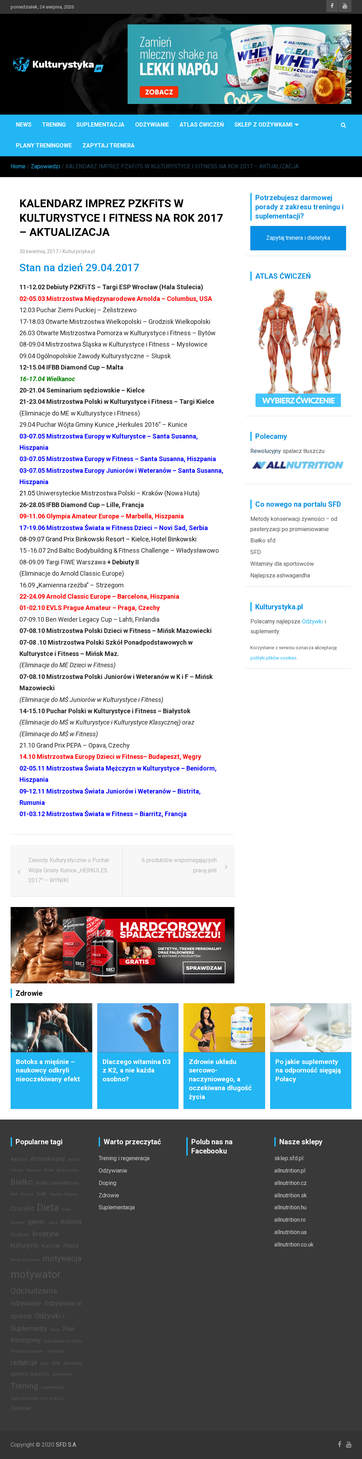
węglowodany (52, 1387)
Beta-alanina (67, 1170)
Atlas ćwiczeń (202, 124)
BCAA (49, 1170)
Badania (34, 1170)
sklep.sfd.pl (288, 1158)
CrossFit (22, 1208)
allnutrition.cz (290, 1183)
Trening (54, 124)
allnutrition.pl (289, 1170)
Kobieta (71, 1221)
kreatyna (46, 1234)
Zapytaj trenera (108, 145)
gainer (36, 1221)
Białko (22, 1181)
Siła (56, 1363)
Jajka (53, 1222)
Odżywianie (152, 124)
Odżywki (312, 621)
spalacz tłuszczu (303, 451)
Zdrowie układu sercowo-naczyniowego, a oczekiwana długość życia (220, 1079)
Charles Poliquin (63, 1194)
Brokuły (27, 1194)
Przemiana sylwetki (27, 1351)
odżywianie (26, 1303)
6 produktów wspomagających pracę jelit (179, 865)
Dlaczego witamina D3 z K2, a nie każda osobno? (137, 1070)
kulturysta (24, 1245)
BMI (14, 1194)
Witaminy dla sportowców (282, 563)
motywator (36, 1274)
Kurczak (50, 1246)
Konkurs (20, 1235)
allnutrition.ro (290, 1219)
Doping (107, 1183)
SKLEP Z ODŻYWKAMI (263, 124)
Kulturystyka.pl (79, 251)
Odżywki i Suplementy (37, 1322)
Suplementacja (100, 124)
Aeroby (19, 1159)
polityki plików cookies (273, 658)
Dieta (48, 1207)
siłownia (72, 1363)
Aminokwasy (47, 1158)
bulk (41, 1194)
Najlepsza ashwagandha (280, 575)
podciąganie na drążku (63, 1341)
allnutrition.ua (290, 1232)
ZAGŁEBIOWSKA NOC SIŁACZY (37, 1398)
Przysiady (55, 1351)
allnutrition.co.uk (294, 1244)
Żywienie (21, 1408)
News (23, 124)
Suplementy (62, 1374)
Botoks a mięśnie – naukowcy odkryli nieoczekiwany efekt (48, 1070)
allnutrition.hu (290, 1207)
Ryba (44, 1363)
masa (70, 1245)
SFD (255, 552)
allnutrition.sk (290, 1195)
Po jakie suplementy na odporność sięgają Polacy (308, 1070)
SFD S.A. (66, 1444)
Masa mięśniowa (25, 1259)
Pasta (55, 1329)
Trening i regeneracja (124, 1158)
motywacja (62, 1258)
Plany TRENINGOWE (44, 145)
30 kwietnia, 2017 (38, 251)
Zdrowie (109, 1195)
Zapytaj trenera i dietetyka (298, 237)
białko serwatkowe (57, 1183)
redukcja (24, 1362)
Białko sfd (262, 540)
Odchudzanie (34, 1290)
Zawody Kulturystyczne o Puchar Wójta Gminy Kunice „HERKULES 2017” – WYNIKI (68, 870)
